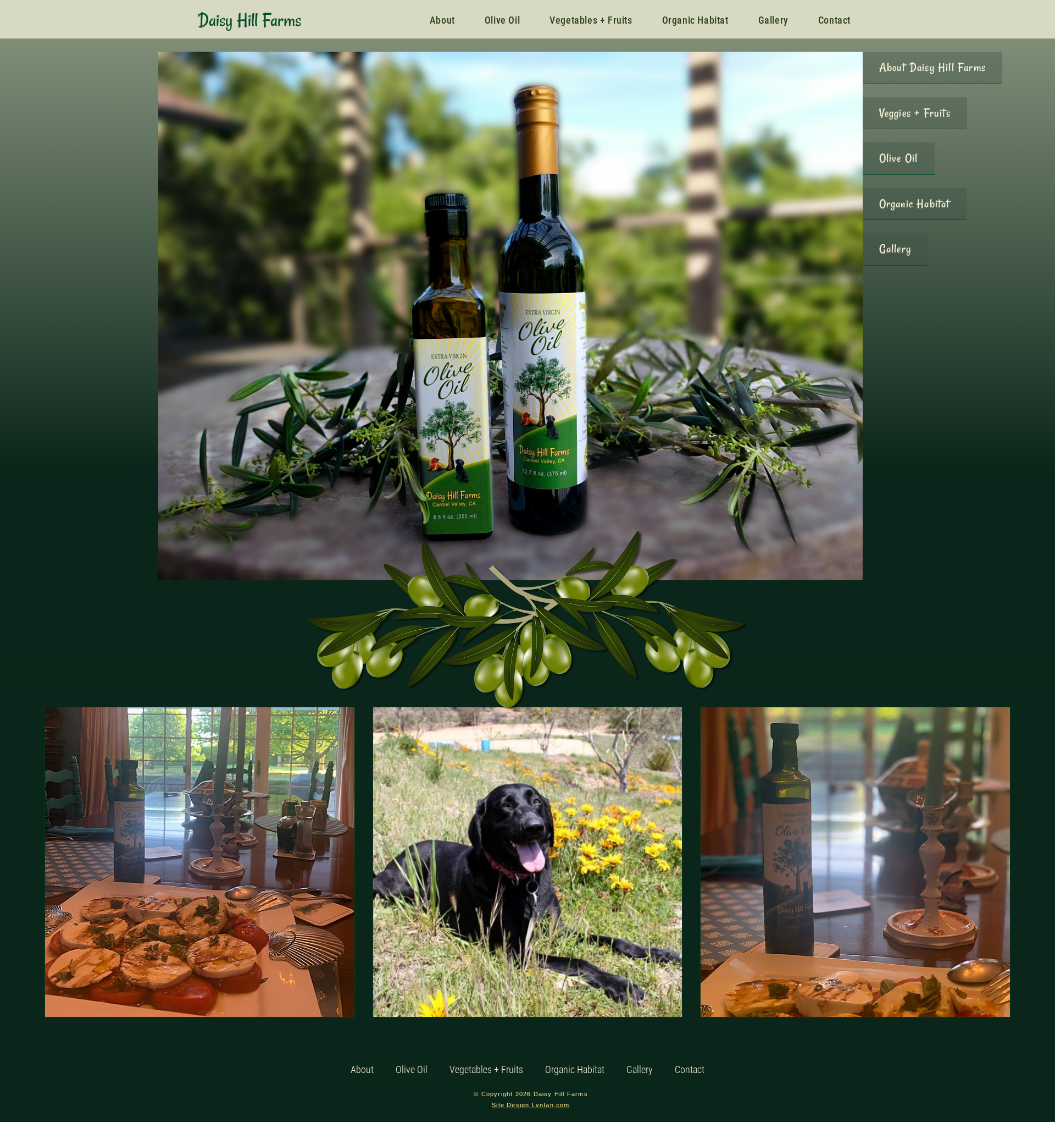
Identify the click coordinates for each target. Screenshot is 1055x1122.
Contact (689, 1069)
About (362, 1069)
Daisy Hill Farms (249, 20)
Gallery (639, 1069)
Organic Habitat (574, 1069)
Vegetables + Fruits (486, 1069)
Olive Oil (411, 1069)
